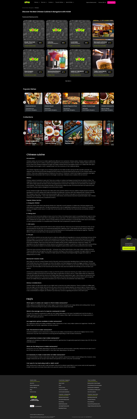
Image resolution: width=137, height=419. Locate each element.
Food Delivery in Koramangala (95, 385)
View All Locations (92, 392)
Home (23, 7)
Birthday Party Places (63, 397)
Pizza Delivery (91, 401)
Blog (31, 389)
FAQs (60, 385)
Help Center (61, 383)
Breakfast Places (63, 408)
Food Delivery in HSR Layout (94, 389)
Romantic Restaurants (64, 399)
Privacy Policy (62, 387)
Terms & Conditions (63, 389)
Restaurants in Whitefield (93, 387)
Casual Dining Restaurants (94, 404)
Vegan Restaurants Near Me (94, 406)
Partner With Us (102, 2)
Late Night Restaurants (64, 406)
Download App (111, 2)
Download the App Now (128, 248)
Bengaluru (31, 7)
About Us (32, 383)
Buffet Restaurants (63, 404)
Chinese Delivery (91, 399)
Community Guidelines (64, 392)
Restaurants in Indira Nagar (94, 383)
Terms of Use (33, 392)
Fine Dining (61, 401)
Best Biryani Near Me (92, 397)
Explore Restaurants (91, 2)
